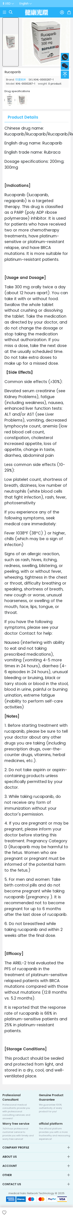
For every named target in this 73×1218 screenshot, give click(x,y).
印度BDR (20, 79)
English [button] (24, 4)
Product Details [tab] (23, 117)
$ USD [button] (7, 4)
